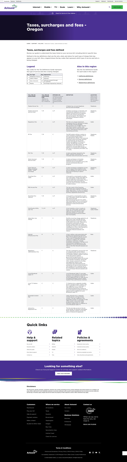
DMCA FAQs (79, 451)
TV (52, 352)
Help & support (31, 414)
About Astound (70, 404)
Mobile (53, 349)
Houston (48, 414)
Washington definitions (87, 82)
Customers (31, 404)
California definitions (86, 76)
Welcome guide (30, 349)
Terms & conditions (81, 349)
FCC (84, 261)
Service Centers (119, 1)
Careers (66, 411)
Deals (62, 7)
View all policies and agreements (85, 355)
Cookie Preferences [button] (80, 454)
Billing (53, 344)
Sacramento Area (51, 430)
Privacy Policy (63, 451)
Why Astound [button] (83, 7)
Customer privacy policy (83, 346)
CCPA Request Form (61, 454)
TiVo (53, 355)
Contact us (29, 355)
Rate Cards (71, 454)
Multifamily (18, 1)
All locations (49, 407)
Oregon (48, 423)
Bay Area (48, 427)
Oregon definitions (85, 79)
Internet (54, 346)
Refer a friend (31, 420)
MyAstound (110, 1)
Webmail (103, 1)
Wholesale (67, 424)
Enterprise (67, 421)
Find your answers (63, 373)
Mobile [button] (47, 7)
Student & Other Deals (34, 423)
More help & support (32, 352)
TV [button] (55, 7)
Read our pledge (89, 424)
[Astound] (10, 7)
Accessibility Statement (48, 454)
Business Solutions (71, 415)
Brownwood (49, 417)
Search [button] (109, 7)
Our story (67, 407)
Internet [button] (36, 7)
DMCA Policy (71, 451)
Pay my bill (29, 344)
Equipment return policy (83, 344)
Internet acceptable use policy (84, 352)
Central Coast (50, 433)
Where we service (53, 404)
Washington (49, 420)
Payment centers (31, 346)
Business (13, 1)
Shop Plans (117, 7)
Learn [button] (70, 7)
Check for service (51, 436)
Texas (47, 411)
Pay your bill (31, 411)
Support (97, 1)
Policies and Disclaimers (51, 451)
